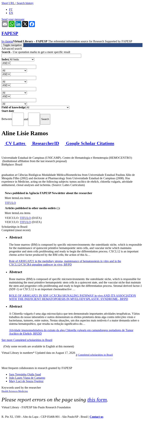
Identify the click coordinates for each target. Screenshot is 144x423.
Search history (25, 3)
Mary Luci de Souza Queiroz (26, 381)
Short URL (8, 3)
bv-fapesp (7, 41)
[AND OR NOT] (6, 63)
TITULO (10, 202)
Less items (24, 198)
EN (11, 12)
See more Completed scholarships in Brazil (27, 340)
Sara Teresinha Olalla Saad (25, 374)
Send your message (13, 19)
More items (11, 198)
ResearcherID (45, 143)
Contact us (96, 416)
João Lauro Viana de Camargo (27, 377)
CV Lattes (15, 143)
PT (11, 9)
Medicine (23, 391)
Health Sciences (10, 391)
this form (97, 399)
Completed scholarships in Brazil (95, 354)
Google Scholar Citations (89, 143)
